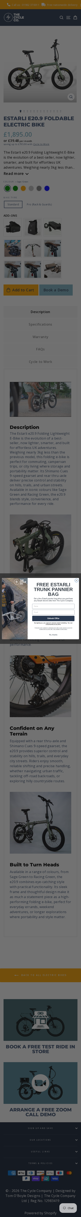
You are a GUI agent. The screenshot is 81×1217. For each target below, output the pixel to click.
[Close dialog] (76, 580)
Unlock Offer (53, 618)
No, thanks (53, 635)
